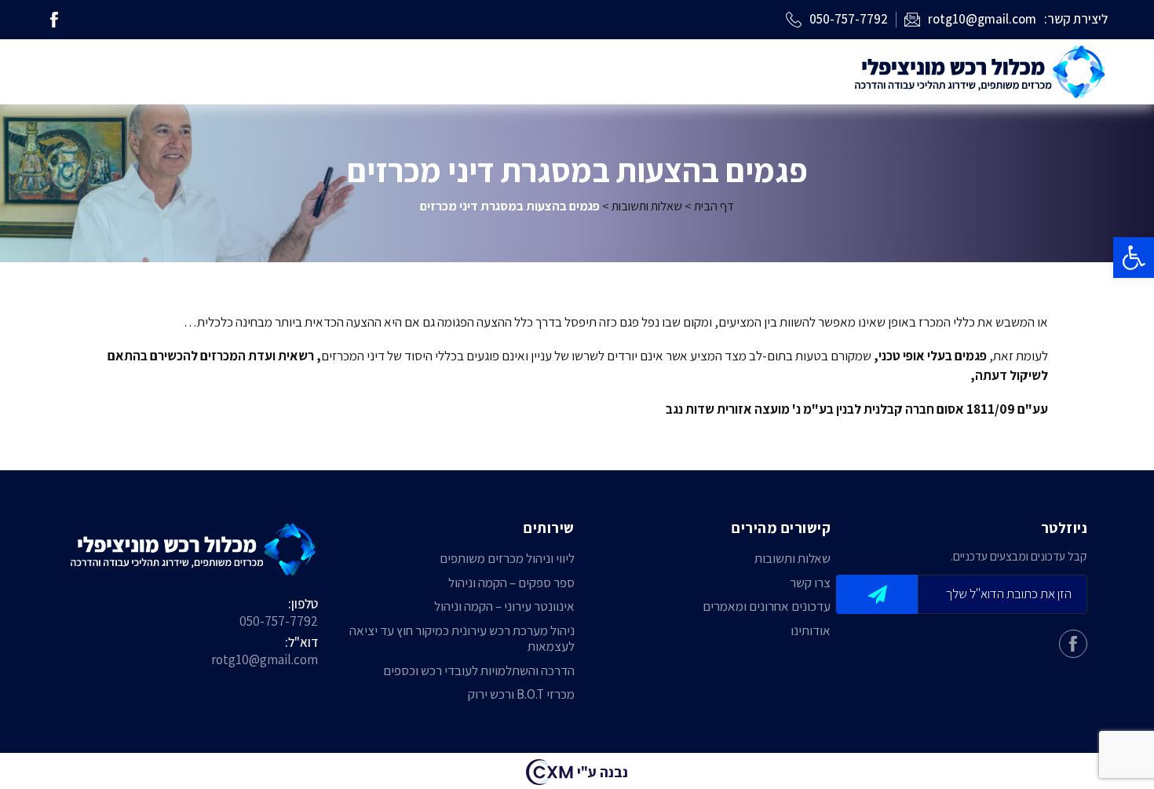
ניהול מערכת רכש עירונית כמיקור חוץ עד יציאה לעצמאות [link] (462, 639)
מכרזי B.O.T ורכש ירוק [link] (521, 694)
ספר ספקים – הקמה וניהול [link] (511, 582)
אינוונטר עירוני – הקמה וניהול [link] (504, 606)
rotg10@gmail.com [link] (264, 659)
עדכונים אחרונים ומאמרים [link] (767, 606)
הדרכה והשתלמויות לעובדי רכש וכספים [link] (479, 670)
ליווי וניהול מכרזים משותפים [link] (507, 558)
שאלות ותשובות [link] (647, 205)
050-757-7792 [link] (278, 621)
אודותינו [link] (811, 630)
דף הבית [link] (714, 205)
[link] (1133, 257)
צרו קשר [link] (810, 582)
